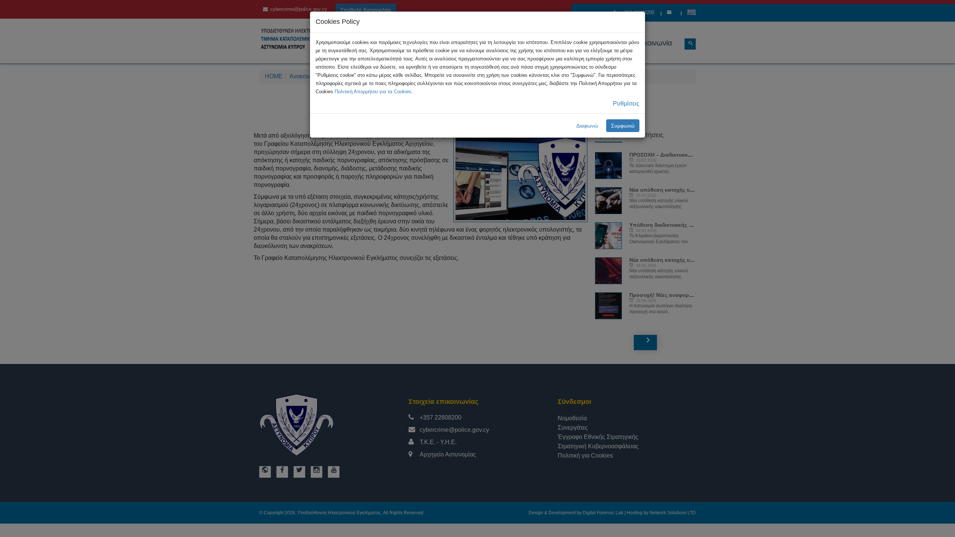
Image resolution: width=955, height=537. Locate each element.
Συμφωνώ (623, 126)
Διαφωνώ (587, 126)
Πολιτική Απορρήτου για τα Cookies (373, 91)
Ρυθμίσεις (626, 103)
